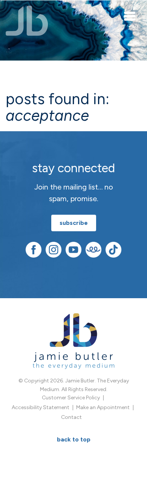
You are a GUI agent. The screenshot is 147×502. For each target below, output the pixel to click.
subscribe (74, 222)
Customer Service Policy (71, 397)
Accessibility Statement (40, 407)
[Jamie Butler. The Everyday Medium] (27, 21)
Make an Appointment (103, 407)
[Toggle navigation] (130, 15)
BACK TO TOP (73, 439)
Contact (71, 417)
